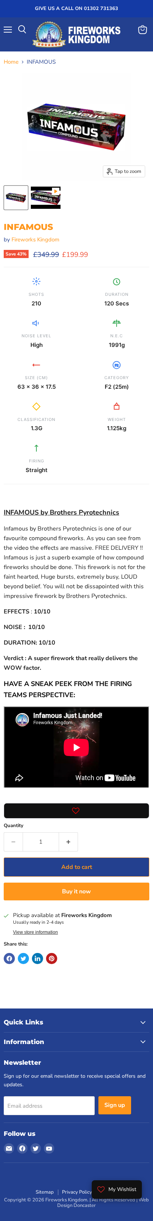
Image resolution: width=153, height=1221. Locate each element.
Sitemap (45, 1192)
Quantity (13, 826)
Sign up (114, 1105)
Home (11, 62)
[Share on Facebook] (9, 958)
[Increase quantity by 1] (68, 842)
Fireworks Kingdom (35, 239)
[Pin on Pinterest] (51, 958)
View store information (35, 932)
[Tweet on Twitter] (23, 958)
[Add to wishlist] (76, 811)
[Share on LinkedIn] (37, 958)
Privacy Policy (77, 1192)
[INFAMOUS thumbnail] (45, 198)
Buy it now (76, 891)
